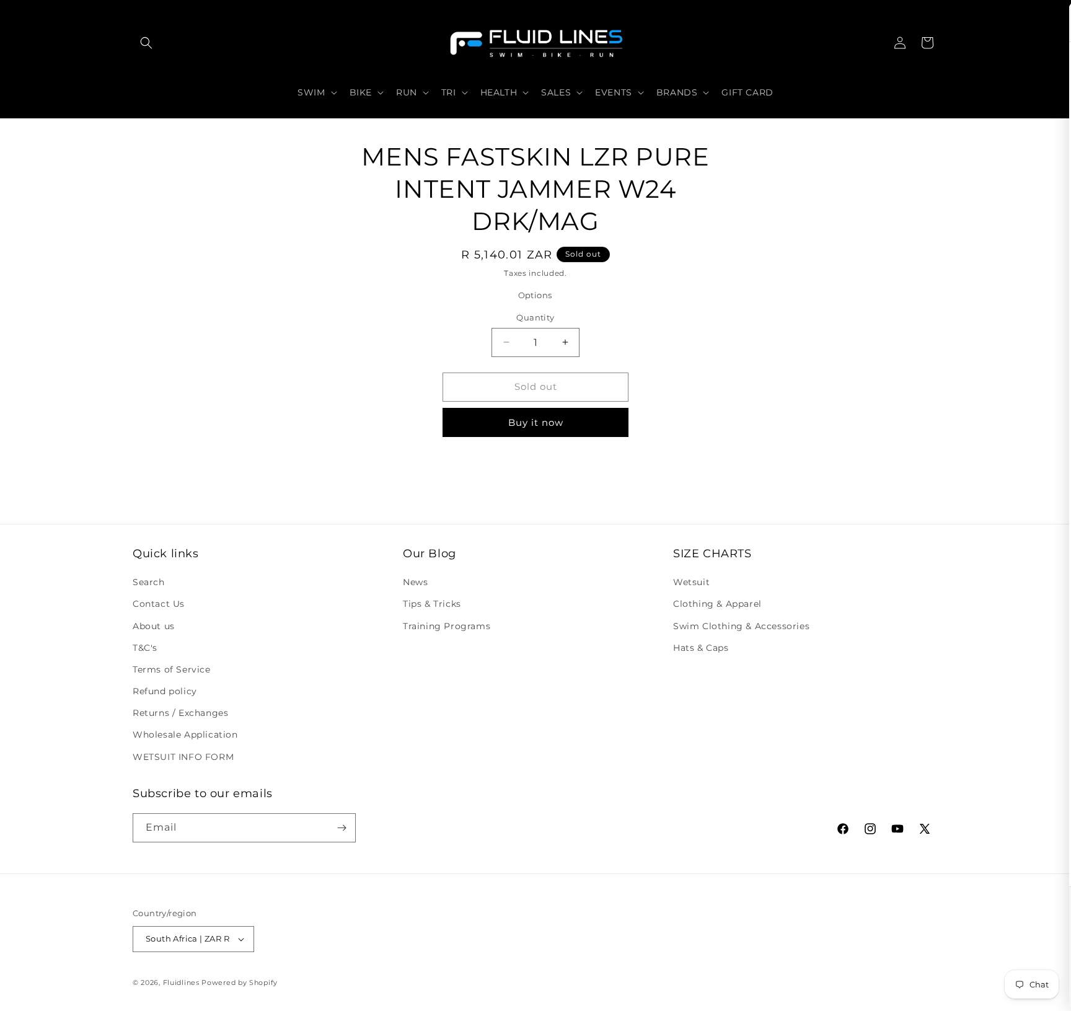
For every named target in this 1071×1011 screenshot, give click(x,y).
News (415, 582)
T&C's (145, 647)
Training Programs (446, 626)
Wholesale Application (185, 734)
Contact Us (159, 603)
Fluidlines (181, 982)
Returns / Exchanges (180, 712)
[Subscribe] (341, 827)
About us (154, 626)
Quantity (535, 317)
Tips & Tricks (432, 603)
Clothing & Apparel (717, 603)
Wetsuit (691, 582)
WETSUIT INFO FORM (183, 756)
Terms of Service (172, 669)
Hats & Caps (701, 647)
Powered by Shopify (239, 982)
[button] (146, 42)
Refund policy (165, 691)
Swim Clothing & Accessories (741, 626)
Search (149, 582)
